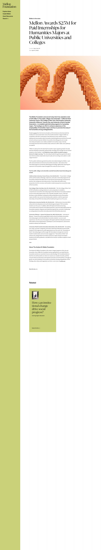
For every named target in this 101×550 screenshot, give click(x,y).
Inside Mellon (7, 14)
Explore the (35, 328)
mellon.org (62, 261)
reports (35, 133)
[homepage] (9, 5)
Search (5, 18)
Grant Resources (8, 16)
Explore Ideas (7, 11)
